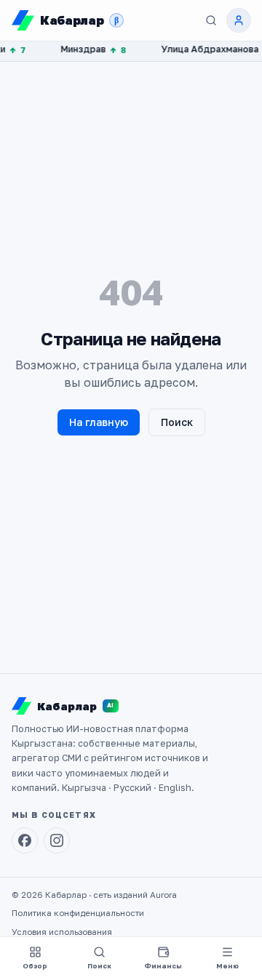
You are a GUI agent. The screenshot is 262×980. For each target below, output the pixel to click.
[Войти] (238, 20)
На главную (98, 422)
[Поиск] (211, 20)
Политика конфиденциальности (78, 913)
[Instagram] (57, 840)
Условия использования (62, 932)
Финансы (163, 966)
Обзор (35, 966)
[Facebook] (25, 840)
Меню (227, 966)
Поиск (177, 422)
